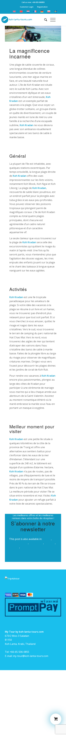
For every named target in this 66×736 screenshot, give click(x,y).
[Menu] (51, 20)
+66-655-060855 (38, 2)
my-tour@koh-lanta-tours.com (30, 656)
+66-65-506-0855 (19, 652)
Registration (42, 7)
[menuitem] (44, 20)
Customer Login (26, 7)
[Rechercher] (44, 20)
